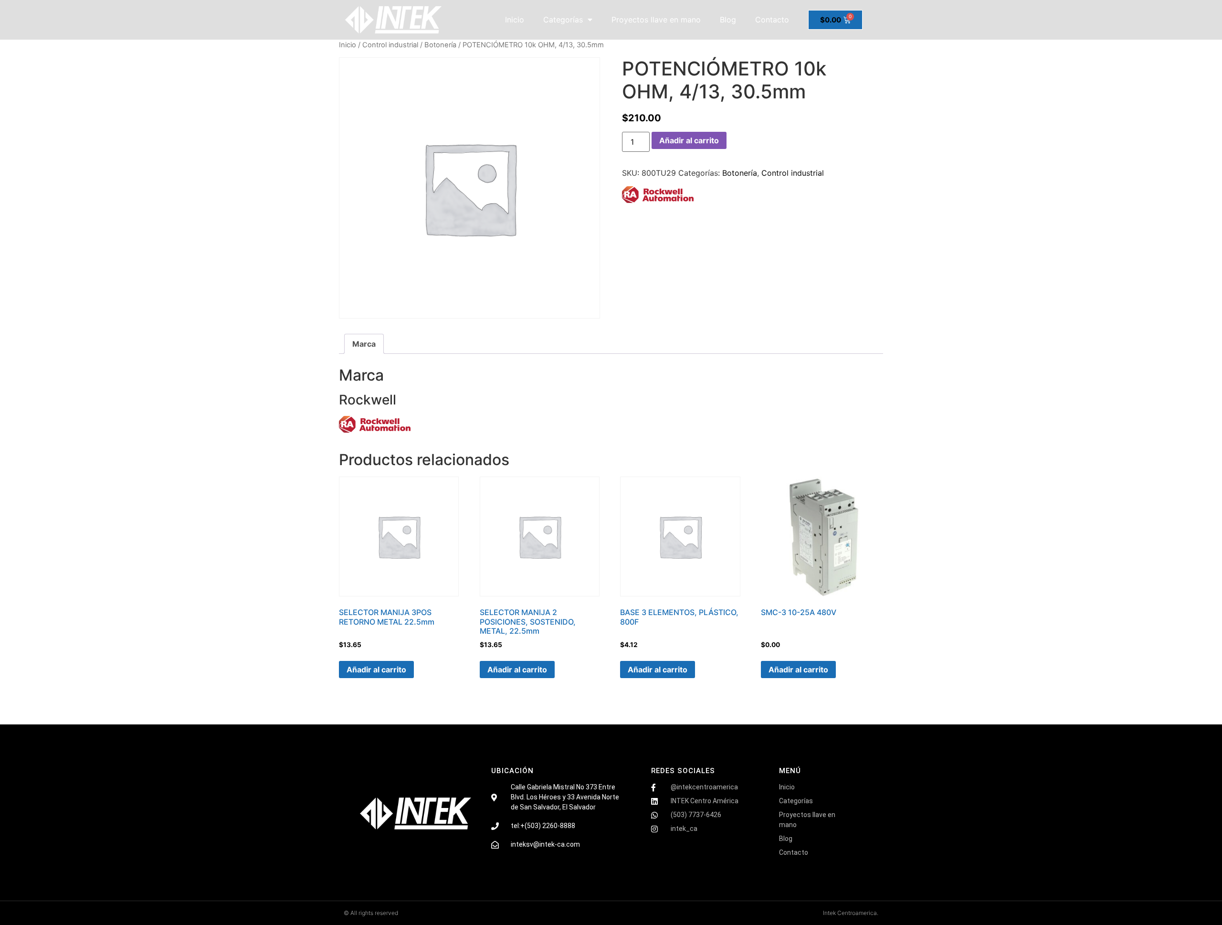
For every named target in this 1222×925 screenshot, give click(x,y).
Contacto (772, 19)
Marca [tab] (364, 344)
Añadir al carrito (689, 140)
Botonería (440, 45)
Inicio (514, 19)
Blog (728, 19)
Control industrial (390, 45)
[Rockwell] (658, 196)
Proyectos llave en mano (656, 19)
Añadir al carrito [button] (376, 669)
